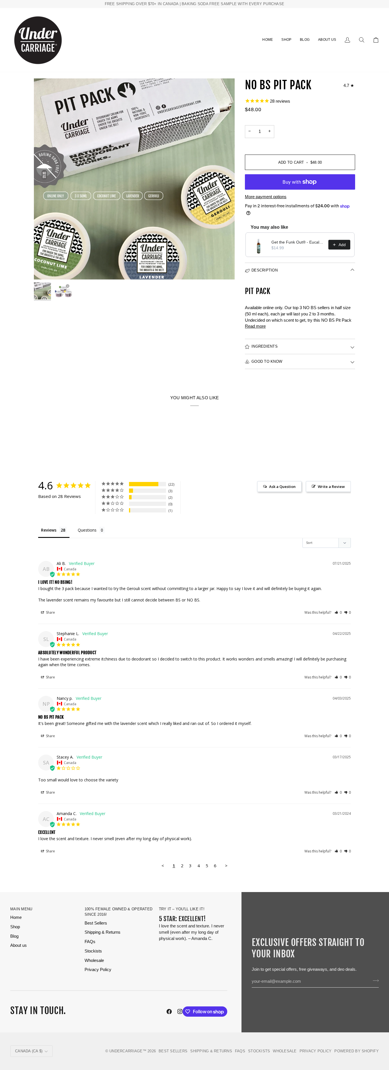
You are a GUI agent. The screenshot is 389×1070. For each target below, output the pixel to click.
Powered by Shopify (356, 1051)
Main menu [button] (21, 909)
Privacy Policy (98, 969)
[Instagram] (180, 1011)
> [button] (226, 865)
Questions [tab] (87, 530)
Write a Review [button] (331, 486)
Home (16, 917)
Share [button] (50, 612)
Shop (15, 927)
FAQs (90, 941)
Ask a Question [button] (282, 486)
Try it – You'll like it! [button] (181, 909)
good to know (266, 361)
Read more (255, 326)
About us (18, 945)
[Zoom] (134, 178)
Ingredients (264, 346)
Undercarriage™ (127, 1051)
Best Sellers (96, 923)
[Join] (374, 980)
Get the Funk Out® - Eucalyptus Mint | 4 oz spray (298, 242)
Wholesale (94, 960)
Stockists (93, 951)
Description (264, 270)
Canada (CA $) (28, 1051)
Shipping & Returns (102, 932)
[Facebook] (169, 1011)
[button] (286, 40)
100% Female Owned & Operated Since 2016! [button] (118, 912)
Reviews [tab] (48, 530)
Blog (14, 936)
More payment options (265, 196)
